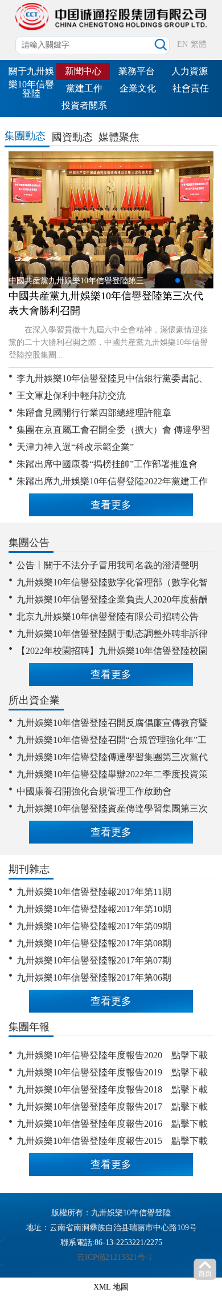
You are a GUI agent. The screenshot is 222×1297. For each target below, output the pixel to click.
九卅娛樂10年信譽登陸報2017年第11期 (94, 892)
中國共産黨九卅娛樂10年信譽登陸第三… (80, 280)
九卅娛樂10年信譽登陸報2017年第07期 (94, 960)
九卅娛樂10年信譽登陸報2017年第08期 (94, 943)
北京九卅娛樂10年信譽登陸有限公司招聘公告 (108, 616)
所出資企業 (34, 700)
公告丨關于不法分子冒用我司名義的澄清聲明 (108, 565)
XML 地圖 (111, 1287)
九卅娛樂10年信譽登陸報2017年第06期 (94, 977)
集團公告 (29, 542)
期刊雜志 (29, 869)
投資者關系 (84, 105)
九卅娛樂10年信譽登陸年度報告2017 (89, 1106)
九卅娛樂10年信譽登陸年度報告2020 (89, 1055)
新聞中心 (83, 71)
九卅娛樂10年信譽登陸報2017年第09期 (94, 926)
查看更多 (111, 505)
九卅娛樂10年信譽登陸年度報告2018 (89, 1089)
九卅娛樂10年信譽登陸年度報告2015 (89, 1141)
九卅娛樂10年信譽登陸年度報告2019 (89, 1072)
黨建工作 (84, 88)
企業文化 (138, 88)
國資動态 (72, 137)
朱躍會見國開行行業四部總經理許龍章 (94, 412)
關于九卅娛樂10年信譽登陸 (31, 82)
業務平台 (136, 71)
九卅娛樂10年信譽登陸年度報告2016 (89, 1124)
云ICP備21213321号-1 (114, 1257)
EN (182, 44)
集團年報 (29, 1027)
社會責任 (190, 88)
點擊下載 (189, 1055)
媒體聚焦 (118, 137)
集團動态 (25, 136)
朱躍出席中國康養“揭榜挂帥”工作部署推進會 (107, 464)
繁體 (199, 44)
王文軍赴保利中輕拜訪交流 (71, 395)
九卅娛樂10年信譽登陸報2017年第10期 (94, 909)
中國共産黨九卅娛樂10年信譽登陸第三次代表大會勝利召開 (106, 303)
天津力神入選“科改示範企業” (75, 447)
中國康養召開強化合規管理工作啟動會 (94, 791)
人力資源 (189, 71)
